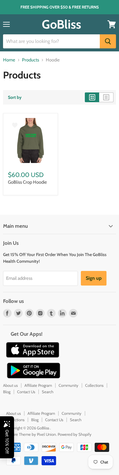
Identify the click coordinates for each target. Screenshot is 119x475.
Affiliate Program (38, 385)
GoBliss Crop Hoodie (27, 182)
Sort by (15, 97)
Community (68, 385)
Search (47, 391)
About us (10, 385)
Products (30, 60)
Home (9, 60)
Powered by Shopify (75, 434)
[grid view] (92, 97)
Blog (6, 391)
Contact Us (26, 391)
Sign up (94, 278)
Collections (94, 385)
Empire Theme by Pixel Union (31, 434)
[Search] (108, 41)
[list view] (106, 97)
